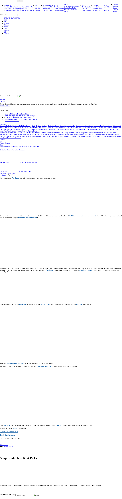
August (30, 146)
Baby (29, 126)
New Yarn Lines (9, 7)
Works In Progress (115, 136)
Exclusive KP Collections (71, 127)
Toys (71, 136)
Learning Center (115, 7)
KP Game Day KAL (22, 133)
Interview (73, 129)
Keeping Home (92, 129)
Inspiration (66, 129)
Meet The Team (73, 133)
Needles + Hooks (48, 5)
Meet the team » (5, 106)
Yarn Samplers (16, 138)
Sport (22, 8)
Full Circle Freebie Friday (8, 173)
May (20, 146)
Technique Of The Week (58, 136)
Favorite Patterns (88, 127)
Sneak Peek (80, 134)
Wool (108, 136)
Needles (6, 23)
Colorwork (20, 127)
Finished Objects (103, 127)
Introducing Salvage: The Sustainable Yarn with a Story (21, 119)
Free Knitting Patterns (59, 7)
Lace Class (46, 133)
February (7, 143)
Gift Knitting (33, 129)
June (23, 146)
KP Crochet (12, 133)
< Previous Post (4, 162)
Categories (3, 124)
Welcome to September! (12, 121)
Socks (100, 134)
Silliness (66, 134)
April (16, 146)
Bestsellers (71, 6)
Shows (62, 134)
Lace (13, 8)
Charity (115, 126)
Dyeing (41, 127)
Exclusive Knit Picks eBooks (72, 7)
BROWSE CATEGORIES (12, 18)
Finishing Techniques (114, 127)
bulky (86, 216)
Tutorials (115, 4)
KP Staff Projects (34, 133)
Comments (4, 445)
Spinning (104, 134)
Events (61, 127)
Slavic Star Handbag (44, 366)
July (26, 146)
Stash (117, 134)
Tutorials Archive (115, 10)
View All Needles (48, 7)
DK (26, 8)
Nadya (14, 428)
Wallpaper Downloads (93, 136)
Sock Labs (88, 134)
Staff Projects (112, 134)
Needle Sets (46, 7)
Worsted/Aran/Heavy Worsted (13, 10)
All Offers (107, 7)
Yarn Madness (7, 138)
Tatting (48, 136)
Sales (46, 134)
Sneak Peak (73, 134)
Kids (98, 129)
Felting (95, 127)
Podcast (37, 134)
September (35, 146)
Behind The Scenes (53, 126)
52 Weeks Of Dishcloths (20, 126)
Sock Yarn (94, 134)
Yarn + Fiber (7, 5)
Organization (22, 134)
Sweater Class (41, 136)
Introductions (80, 129)
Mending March (83, 133)
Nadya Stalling (46, 304)
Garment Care (24, 129)
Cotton (31, 127)
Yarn (5, 20)
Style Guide (21, 136)
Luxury (66, 133)
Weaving (103, 136)
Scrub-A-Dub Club (54, 134)
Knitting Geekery (22, 131)
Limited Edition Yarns (56, 133)
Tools (83, 5)
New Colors (17, 7)
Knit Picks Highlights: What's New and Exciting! (20, 116)
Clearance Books (69, 9)
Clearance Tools (86, 10)
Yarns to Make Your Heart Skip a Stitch (17, 114)
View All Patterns (59, 10)
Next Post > (3, 171)
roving (95, 216)
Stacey (4, 175)
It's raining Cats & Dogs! (23, 171)
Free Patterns (4, 129)
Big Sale (67, 126)
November (15, 150)
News (7, 134)
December (22, 150)
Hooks (98, 7)
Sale (105, 5)
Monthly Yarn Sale (94, 133)
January (2, 143)
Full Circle (15, 178)
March (13, 146)
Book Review (80, 126)
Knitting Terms (32, 131)
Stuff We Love (13, 136)
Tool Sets (84, 8)
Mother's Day (104, 133)
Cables (91, 126)
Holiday (39, 129)
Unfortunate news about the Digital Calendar (18, 117)
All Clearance (107, 9)
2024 (1, 145)
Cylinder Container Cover (16, 363)
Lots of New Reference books (28, 162)
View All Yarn (26, 7)
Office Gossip (14, 134)
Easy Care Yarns (48, 127)
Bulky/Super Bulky (28, 10)
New (55, 7)
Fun (18, 129)
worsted (80, 216)
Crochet (95, 5)
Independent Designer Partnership (52, 129)
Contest (26, 127)
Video (85, 136)
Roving (42, 134)
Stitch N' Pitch (4, 136)
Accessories (96, 10)
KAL (85, 129)
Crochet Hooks (47, 10)
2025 (1, 141)
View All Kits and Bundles (37, 8)
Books (66, 4)
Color (15, 127)
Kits (36, 5)
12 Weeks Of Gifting (6, 126)
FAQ (80, 127)
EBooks (56, 127)
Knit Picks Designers (10, 131)
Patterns (56, 5)
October (9, 150)
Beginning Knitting (41, 126)
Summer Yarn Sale (31, 136)
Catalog (110, 126)
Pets (33, 134)
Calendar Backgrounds (101, 126)
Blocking (73, 126)
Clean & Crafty (8, 127)
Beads (33, 126)
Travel (75, 136)
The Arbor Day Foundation (27, 217)
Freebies (2, 101)
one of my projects (85, 270)
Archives (2, 139)
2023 (1, 148)
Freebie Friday (12, 129)
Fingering (18, 8)
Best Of (62, 126)
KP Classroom (4, 133)
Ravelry (60, 425)
